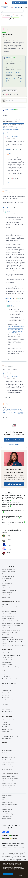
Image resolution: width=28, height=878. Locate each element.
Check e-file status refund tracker (9, 752)
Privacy (22, 843)
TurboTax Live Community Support (10, 719)
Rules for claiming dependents (9, 683)
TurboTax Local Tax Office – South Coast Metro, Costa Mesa (13, 642)
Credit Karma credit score (8, 807)
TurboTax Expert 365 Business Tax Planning (12, 630)
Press (18, 843)
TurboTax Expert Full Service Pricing (10, 620)
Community (4, 734)
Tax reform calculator (7, 769)
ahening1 (7, 364)
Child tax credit (5, 704)
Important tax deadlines (7, 706)
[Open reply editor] (14, 100)
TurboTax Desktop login (7, 652)
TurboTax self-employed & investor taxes (11, 609)
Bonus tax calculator (6, 764)
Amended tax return (6, 690)
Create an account (14, 444)
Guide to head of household (8, 681)
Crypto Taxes (5, 581)
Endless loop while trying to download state (13, 510)
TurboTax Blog (5, 585)
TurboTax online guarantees (8, 571)
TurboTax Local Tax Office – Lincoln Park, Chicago (14, 645)
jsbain (8, 211)
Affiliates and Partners (17, 847)
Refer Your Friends (6, 738)
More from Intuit (6, 811)
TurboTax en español (7, 597)
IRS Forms (4, 573)
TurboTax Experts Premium (8, 616)
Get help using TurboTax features (11, 18)
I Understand (7, 874)
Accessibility (5, 849)
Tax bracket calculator (7, 750)
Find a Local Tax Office (7, 637)
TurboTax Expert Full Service (8, 618)
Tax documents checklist (7, 766)
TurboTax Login (5, 731)
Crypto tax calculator (7, 759)
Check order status (6, 662)
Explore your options (14, 484)
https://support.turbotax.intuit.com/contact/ (13, 123)
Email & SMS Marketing (7, 814)
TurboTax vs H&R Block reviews (9, 781)
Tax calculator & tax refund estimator (10, 748)
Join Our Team (12, 843)
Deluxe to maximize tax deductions (10, 606)
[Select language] (12, 7)
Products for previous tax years (9, 590)
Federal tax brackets (6, 709)
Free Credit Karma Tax (7, 809)
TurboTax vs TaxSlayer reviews (9, 783)
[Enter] (3, 11)
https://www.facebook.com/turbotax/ (12, 127)
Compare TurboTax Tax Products (9, 566)
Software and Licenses (12, 845)
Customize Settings (20, 874)
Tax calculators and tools (8, 745)
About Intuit (5, 843)
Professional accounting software (9, 804)
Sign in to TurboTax (15, 440)
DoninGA (8, 57)
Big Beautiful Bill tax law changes (10, 736)
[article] (14, 121)
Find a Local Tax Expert (7, 635)
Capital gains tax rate (7, 692)
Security (4, 845)
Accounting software (7, 795)
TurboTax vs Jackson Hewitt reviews (10, 788)
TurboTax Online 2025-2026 (8, 569)
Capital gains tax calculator (8, 762)
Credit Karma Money (7, 583)
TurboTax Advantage (7, 664)
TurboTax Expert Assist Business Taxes (11, 625)
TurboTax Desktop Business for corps (11, 667)
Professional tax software (7, 802)
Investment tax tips (6, 702)
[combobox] (12, 11)
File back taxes (5, 695)
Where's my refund (6, 724)
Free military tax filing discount (9, 611)
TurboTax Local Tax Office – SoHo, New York (12, 639)
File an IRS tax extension (7, 726)
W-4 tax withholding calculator (9, 755)
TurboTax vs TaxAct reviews (8, 785)
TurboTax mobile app (7, 592)
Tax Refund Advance (6, 578)
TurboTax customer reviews (8, 776)
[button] (4, 7)
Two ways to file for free (7, 729)
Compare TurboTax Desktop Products (11, 655)
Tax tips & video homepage (8, 674)
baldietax (9, 552)
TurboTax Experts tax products (9, 613)
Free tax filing (5, 604)
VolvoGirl (9, 539)
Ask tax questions (7, 15)
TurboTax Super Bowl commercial (10, 778)
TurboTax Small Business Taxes (9, 627)
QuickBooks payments (7, 799)
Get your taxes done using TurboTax (11, 502)
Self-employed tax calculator (8, 757)
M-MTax (8, 535)
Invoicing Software (6, 818)
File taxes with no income (8, 685)
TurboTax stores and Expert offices (10, 632)
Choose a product (19, 15)
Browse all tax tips (6, 676)
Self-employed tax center (8, 576)
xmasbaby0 (9, 548)
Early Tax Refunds (6, 595)
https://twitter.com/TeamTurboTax (14, 81)
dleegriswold (8, 28)
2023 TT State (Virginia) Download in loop (13, 522)
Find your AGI (5, 697)
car (10, 153)
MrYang (6, 190)
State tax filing (5, 24)
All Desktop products (7, 657)
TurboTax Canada (6, 588)
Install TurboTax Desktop (8, 660)
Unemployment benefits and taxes (10, 699)
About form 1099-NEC (7, 688)
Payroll (3, 797)
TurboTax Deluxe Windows (9, 90)
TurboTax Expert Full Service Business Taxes (12, 623)
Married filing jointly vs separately (10, 678)
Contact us (4, 722)
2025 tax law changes (7, 711)
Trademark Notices (6, 847)
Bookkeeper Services (7, 816)
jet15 (6, 403)
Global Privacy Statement (15, 864)
